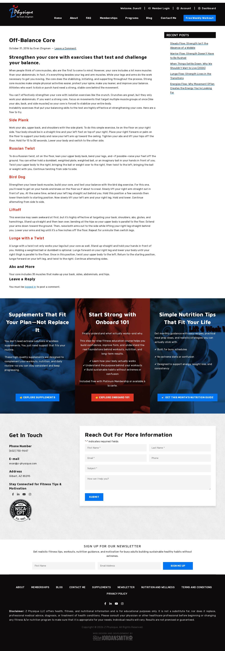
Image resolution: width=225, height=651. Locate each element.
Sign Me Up (178, 565)
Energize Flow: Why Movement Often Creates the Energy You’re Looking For (192, 88)
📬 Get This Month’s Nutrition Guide (187, 397)
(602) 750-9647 (18, 450)
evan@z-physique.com (23, 463)
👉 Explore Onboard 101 (112, 397)
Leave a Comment (65, 48)
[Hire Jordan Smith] (112, 636)
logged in (30, 286)
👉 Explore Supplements (37, 397)
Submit (94, 496)
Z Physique (21, 11)
